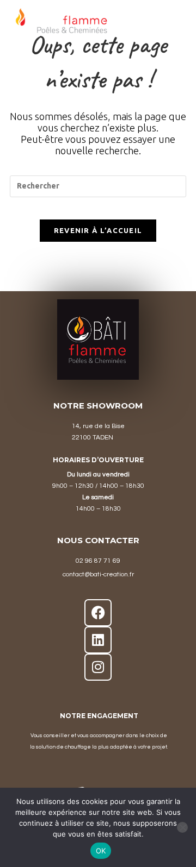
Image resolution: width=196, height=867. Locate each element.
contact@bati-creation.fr (98, 574)
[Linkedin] (98, 640)
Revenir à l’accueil (98, 230)
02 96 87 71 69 (98, 560)
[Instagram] (98, 667)
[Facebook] (98, 612)
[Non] (182, 827)
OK (101, 850)
